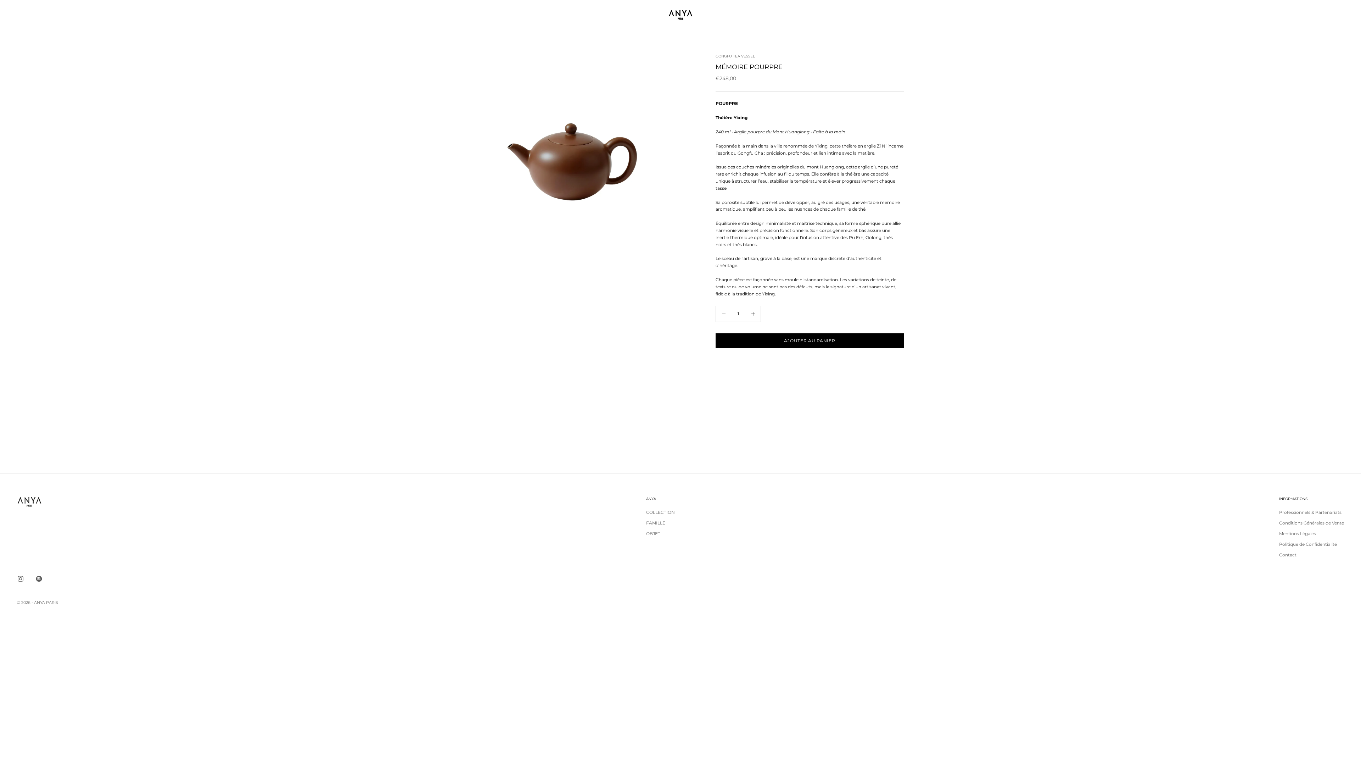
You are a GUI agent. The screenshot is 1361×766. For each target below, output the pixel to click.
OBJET (653, 533)
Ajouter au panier (809, 340)
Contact (1287, 554)
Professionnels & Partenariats (1310, 512)
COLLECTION (660, 512)
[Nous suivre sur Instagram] (20, 578)
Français (1276, 14)
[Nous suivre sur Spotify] (39, 578)
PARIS (52, 602)
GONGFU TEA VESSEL (735, 56)
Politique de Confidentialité (1308, 544)
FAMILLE (655, 523)
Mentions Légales (1297, 533)
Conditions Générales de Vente (1311, 523)
